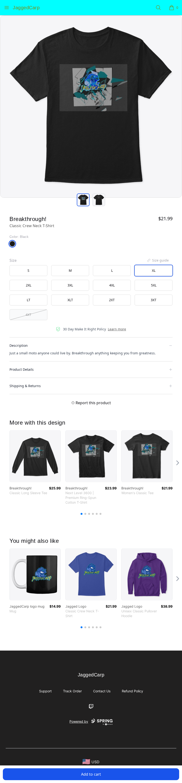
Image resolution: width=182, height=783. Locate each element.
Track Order (72, 691)
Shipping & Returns (25, 386)
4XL (112, 285)
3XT (153, 300)
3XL (70, 285)
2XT (112, 300)
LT (28, 300)
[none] (157, 260)
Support (45, 691)
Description (18, 345)
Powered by (78, 721)
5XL (153, 285)
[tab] (83, 200)
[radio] (28, 270)
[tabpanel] (91, 106)
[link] (35, 456)
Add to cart (91, 774)
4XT (28, 314)
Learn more (117, 329)
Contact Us (101, 691)
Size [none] (13, 260)
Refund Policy (132, 691)
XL (153, 270)
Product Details (21, 369)
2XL (28, 285)
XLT (70, 300)
